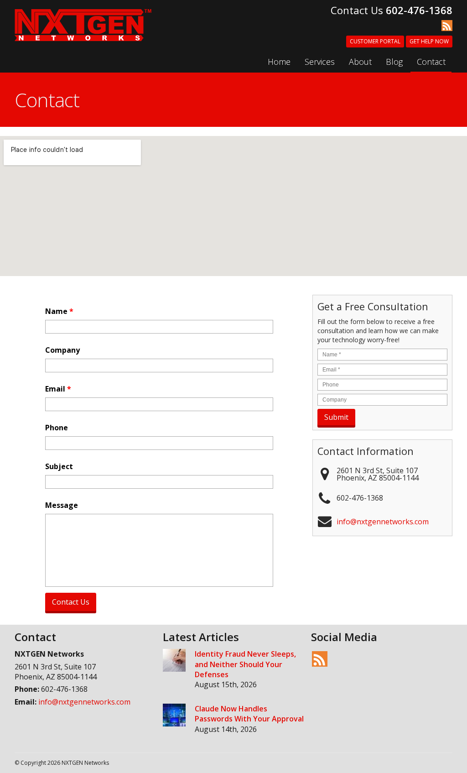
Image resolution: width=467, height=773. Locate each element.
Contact (431, 61)
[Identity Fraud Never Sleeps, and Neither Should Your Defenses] (174, 661)
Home (279, 61)
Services (320, 61)
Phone (56, 428)
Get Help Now (429, 41)
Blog (394, 61)
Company (62, 350)
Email (58, 389)
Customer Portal (375, 41)
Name (59, 311)
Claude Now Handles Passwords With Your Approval (249, 714)
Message (61, 505)
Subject (59, 466)
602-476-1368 (419, 10)
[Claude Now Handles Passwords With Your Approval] (174, 716)
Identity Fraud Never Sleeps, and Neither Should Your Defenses (245, 664)
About (360, 61)
